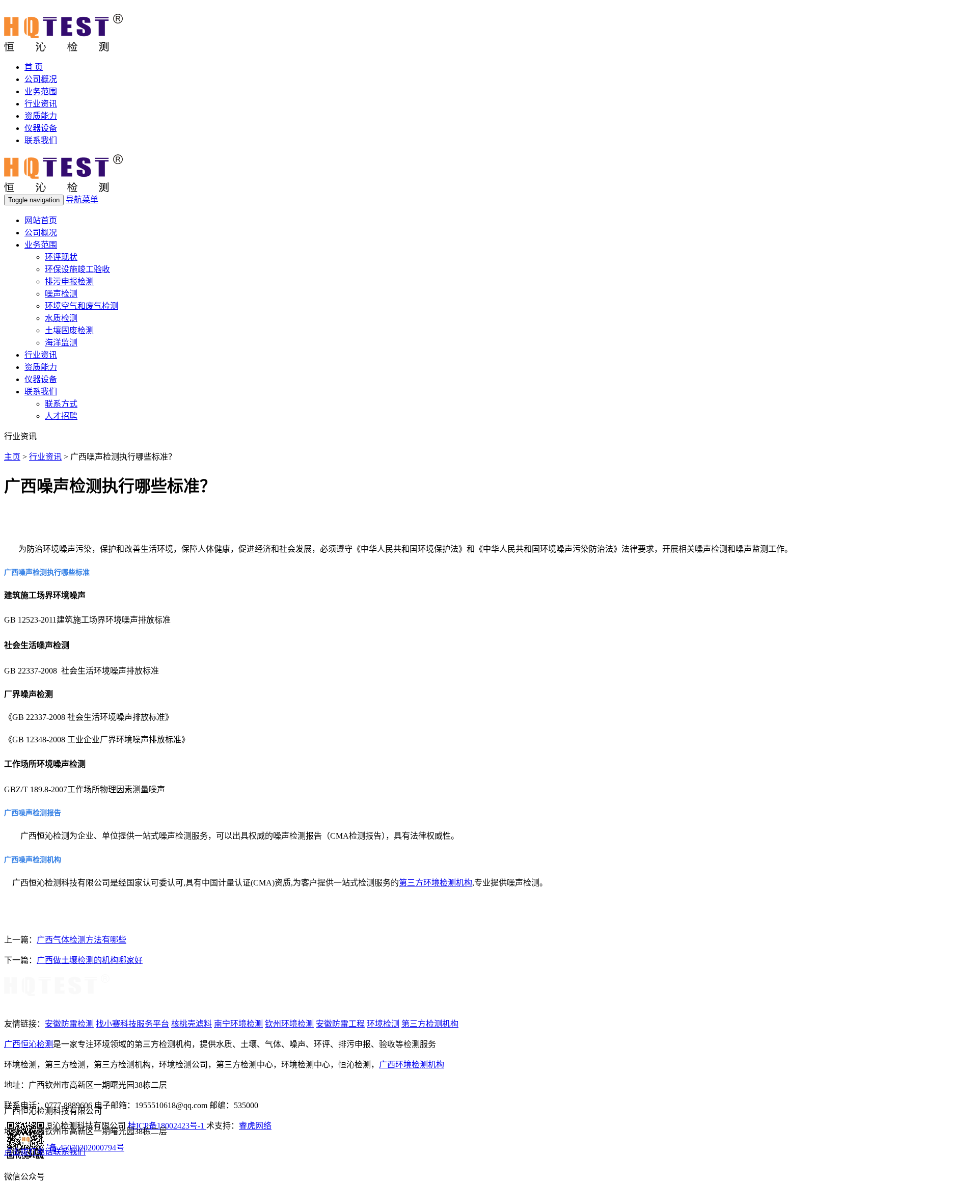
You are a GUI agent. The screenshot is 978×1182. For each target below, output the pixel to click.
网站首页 (40, 220)
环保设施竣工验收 (77, 269)
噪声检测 (61, 293)
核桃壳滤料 (191, 1023)
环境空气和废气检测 (81, 306)
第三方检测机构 (429, 1023)
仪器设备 (40, 128)
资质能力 (40, 116)
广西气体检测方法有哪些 (81, 939)
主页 (12, 456)
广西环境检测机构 (411, 1064)
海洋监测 (61, 342)
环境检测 (383, 1023)
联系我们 (40, 140)
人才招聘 (61, 416)
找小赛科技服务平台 (132, 1023)
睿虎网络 (255, 1125)
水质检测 (61, 318)
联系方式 (61, 403)
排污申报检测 (69, 281)
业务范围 (40, 91)
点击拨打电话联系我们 (45, 1151)
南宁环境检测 (238, 1023)
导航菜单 (82, 199)
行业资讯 (40, 103)
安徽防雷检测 (69, 1023)
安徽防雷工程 (340, 1023)
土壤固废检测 (69, 330)
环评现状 (61, 257)
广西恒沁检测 (28, 1044)
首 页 (33, 67)
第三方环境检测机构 (435, 882)
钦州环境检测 (289, 1023)
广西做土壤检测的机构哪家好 (90, 960)
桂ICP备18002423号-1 (167, 1125)
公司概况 (40, 79)
